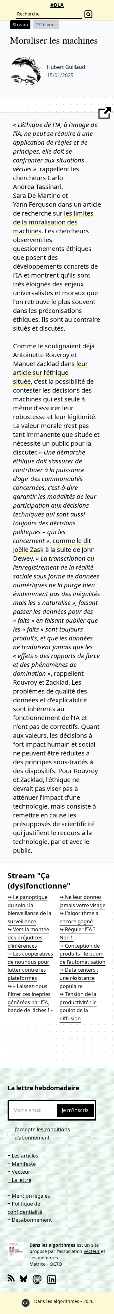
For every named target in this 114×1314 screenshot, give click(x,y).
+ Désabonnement (30, 1219)
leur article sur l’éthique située (50, 372)
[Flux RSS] (11, 1279)
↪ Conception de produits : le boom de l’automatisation (82, 953)
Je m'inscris (75, 1110)
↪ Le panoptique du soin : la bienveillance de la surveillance (29, 909)
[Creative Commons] (25, 1303)
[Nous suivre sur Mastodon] (37, 1279)
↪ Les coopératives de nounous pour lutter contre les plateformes (30, 965)
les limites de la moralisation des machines (53, 222)
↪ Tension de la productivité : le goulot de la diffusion (78, 1006)
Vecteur (92, 1251)
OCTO (56, 1264)
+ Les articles (23, 1155)
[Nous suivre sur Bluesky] (23, 1279)
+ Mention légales (29, 1195)
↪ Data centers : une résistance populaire (79, 977)
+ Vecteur (19, 1171)
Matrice (37, 1264)
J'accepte (42, 1133)
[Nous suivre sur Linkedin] (51, 1279)
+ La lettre (19, 1179)
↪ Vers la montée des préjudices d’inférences (28, 937)
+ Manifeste (22, 1163)
